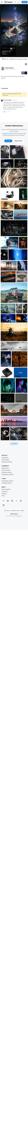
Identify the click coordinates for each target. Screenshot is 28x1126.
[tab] (8, 141)
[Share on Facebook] (22, 73)
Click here (5, 133)
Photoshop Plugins (7, 483)
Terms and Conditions (17, 516)
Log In (19, 2)
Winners (5, 59)
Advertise (4, 493)
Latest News (5, 457)
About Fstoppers (6, 489)
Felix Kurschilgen (7, 100)
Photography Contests (7, 474)
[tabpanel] (14, 297)
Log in (4, 93)
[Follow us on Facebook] (12, 501)
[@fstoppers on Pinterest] (21, 501)
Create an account (12, 93)
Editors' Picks (5, 468)
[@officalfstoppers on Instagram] (3, 501)
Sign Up (24, 2)
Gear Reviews (5, 459)
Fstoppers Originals (7, 462)
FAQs (3, 495)
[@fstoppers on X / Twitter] (16, 501)
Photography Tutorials (7, 481)
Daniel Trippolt (9, 68)
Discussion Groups (7, 472)
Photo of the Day (6, 470)
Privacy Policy (9, 516)
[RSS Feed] (3, 505)
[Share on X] (25, 73)
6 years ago (14, 100)
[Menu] (2, 2)
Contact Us (5, 491)
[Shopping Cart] (15, 2)
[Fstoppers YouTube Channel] (8, 501)
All (8, 141)
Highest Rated (18, 141)
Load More (14, 443)
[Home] (8, 2)
